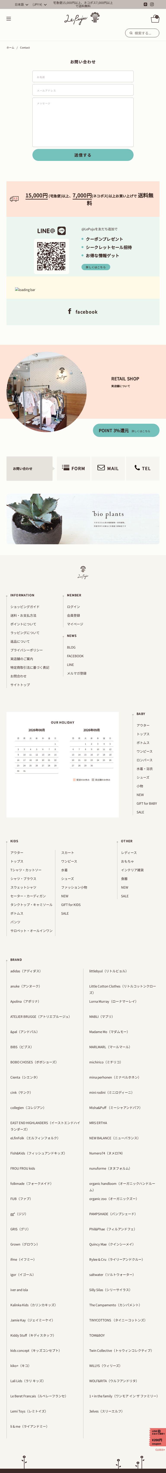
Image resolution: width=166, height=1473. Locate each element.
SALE (140, 812)
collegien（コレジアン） (28, 1107)
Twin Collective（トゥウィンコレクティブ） (121, 1350)
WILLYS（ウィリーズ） (105, 1365)
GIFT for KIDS (71, 904)
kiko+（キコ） (20, 1365)
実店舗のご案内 (21, 658)
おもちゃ (127, 861)
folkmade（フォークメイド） (31, 1183)
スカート (67, 852)
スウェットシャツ (23, 887)
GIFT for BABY (147, 803)
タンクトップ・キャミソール (31, 904)
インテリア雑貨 (132, 870)
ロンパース (145, 760)
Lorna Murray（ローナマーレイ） (113, 1001)
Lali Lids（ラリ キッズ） (28, 1380)
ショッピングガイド (25, 606)
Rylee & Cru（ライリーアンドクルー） (117, 1259)
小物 (140, 786)
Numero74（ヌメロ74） (107, 1153)
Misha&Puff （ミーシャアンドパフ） (115, 1107)
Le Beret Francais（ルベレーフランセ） (39, 1396)
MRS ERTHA (98, 1122)
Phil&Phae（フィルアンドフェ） (113, 1229)
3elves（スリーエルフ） (106, 1411)
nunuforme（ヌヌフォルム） (110, 1168)
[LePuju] (82, 18)
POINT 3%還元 (124, 430)
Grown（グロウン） (25, 1244)
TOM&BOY (97, 1335)
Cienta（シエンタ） (25, 1077)
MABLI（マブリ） (102, 1016)
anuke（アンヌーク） (26, 986)
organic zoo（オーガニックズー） (114, 1198)
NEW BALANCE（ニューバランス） (114, 1138)
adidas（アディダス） (26, 971)
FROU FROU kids (22, 1168)
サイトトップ (20, 684)
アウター (143, 725)
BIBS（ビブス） (22, 1047)
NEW (140, 794)
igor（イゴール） (23, 1274)
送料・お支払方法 (23, 615)
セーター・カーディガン (28, 896)
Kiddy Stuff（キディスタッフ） (33, 1335)
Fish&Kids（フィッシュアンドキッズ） (38, 1153)
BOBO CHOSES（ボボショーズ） (34, 1062)
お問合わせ (18, 676)
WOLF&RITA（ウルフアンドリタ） (114, 1380)
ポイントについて (23, 624)
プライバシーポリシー (26, 650)
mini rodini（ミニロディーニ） (111, 1092)
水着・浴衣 (145, 768)
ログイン (73, 606)
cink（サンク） (21, 1092)
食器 (124, 878)
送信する (82, 155)
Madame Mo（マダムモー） (109, 1031)
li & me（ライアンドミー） (29, 1426)
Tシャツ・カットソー (26, 870)
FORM (78, 468)
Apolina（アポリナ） (25, 1001)
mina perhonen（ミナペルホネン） (115, 1077)
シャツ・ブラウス (23, 878)
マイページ (75, 624)
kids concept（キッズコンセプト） (36, 1350)
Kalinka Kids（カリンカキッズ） (34, 1305)
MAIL (113, 468)
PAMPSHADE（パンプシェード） (113, 1213)
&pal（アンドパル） (25, 1031)
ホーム (10, 47)
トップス (143, 734)
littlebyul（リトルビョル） (109, 971)
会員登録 (73, 615)
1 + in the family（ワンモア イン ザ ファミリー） (124, 1396)
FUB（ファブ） (21, 1198)
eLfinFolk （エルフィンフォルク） (35, 1138)
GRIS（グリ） (20, 1229)
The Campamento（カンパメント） (115, 1305)
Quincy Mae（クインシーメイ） (112, 1244)
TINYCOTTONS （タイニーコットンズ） (118, 1320)
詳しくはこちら (96, 267)
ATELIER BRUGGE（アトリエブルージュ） (41, 1016)
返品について (20, 641)
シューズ (143, 777)
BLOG (71, 647)
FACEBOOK (75, 656)
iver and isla (19, 1289)
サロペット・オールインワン (31, 930)
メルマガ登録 (76, 673)
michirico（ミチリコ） (106, 1062)
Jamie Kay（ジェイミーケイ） (32, 1320)
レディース (129, 852)
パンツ (15, 922)
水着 (64, 870)
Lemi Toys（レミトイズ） (29, 1411)
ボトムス (143, 742)
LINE (70, 664)
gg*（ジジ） (19, 1213)
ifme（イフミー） (23, 1259)
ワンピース (145, 751)
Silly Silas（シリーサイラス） (110, 1289)
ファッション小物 (74, 887)
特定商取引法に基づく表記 (29, 667)
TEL (146, 468)
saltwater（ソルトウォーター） (112, 1274)
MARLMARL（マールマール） (110, 1047)
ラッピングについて (25, 632)
